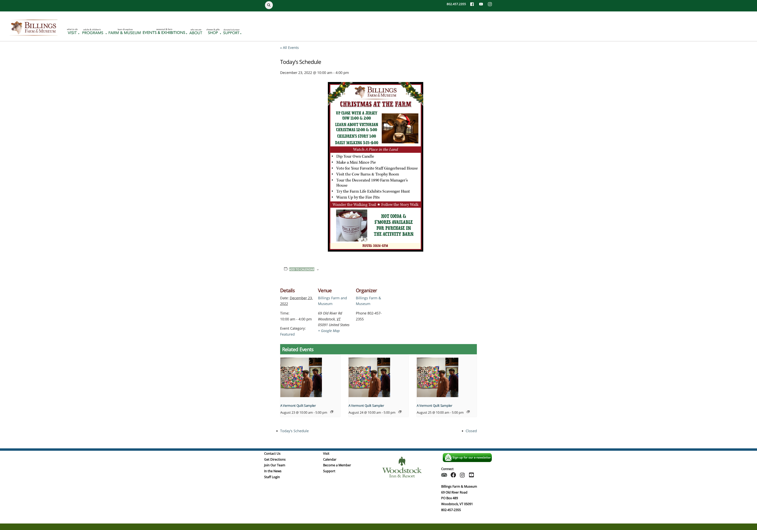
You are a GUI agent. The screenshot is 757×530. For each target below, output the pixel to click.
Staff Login (272, 477)
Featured (287, 334)
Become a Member (337, 465)
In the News (273, 471)
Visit (326, 453)
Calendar (330, 459)
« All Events (289, 47)
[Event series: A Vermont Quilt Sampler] (331, 412)
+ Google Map (329, 330)
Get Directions (275, 459)
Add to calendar (301, 269)
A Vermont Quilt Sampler (298, 405)
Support (329, 471)
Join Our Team (274, 465)
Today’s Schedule (294, 430)
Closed (471, 430)
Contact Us (272, 453)
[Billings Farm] (33, 33)
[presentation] (310, 377)
